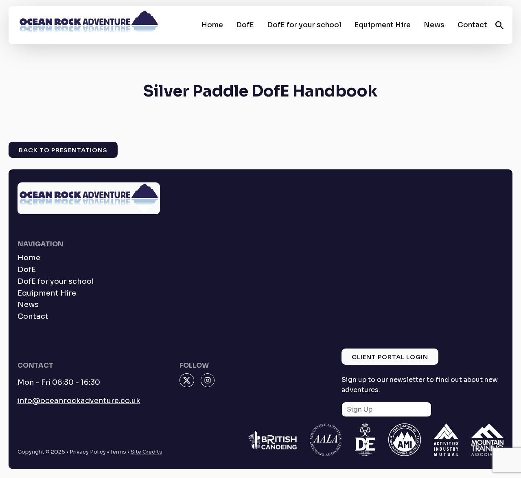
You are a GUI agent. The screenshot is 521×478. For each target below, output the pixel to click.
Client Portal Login (390, 357)
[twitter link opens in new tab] (187, 380)
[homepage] (89, 25)
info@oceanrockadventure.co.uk (79, 400)
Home (212, 25)
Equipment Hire (382, 25)
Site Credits (146, 451)
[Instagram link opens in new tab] (208, 380)
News (434, 25)
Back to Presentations (63, 150)
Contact (472, 25)
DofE (245, 25)
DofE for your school (304, 25)
